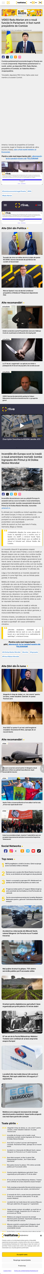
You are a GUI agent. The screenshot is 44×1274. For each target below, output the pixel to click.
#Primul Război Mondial (10, 656)
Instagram (11, 851)
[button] (41, 1235)
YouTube (33, 851)
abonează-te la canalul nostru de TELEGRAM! (24, 157)
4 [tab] (23, 448)
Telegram (11, 57)
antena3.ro (6, 508)
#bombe (25, 652)
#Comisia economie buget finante (14, 191)
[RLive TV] (8, 409)
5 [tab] (25, 448)
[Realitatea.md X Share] (7, 57)
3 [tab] (21, 448)
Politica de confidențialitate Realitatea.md (26, 1270)
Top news (7, 859)
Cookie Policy (7, 1270)
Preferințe (22, 1266)
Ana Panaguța (24, 467)
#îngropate (34, 652)
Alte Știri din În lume (14, 666)
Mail (19, 57)
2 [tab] (19, 448)
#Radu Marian (7, 195)
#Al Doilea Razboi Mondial (11, 652)
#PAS (29, 191)
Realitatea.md (27, 30)
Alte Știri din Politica (14, 228)
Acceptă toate (22, 1255)
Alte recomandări (12, 302)
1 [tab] (17, 448)
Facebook (3, 57)
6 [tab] (27, 448)
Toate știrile (9, 1123)
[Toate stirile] (7, 2)
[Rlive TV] (39, 2)
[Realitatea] (18, 2)
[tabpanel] (22, 427)
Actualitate (18, 30)
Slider (17, 467)
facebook (6, 851)
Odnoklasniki (15, 57)
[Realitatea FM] (32, 2)
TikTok (39, 851)
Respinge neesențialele (22, 1260)
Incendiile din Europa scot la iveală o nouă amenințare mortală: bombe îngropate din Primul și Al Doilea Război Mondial (22, 458)
